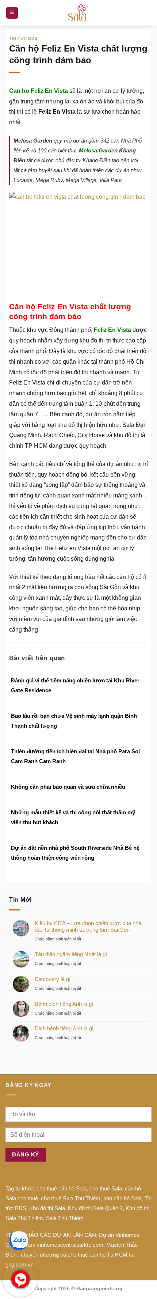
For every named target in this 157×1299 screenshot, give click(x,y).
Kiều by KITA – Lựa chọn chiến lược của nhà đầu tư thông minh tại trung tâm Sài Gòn (88, 926)
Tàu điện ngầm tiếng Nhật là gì (71, 954)
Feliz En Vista (112, 330)
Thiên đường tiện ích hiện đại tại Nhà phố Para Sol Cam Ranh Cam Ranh (75, 756)
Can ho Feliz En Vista (38, 91)
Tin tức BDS (23, 38)
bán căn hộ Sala (122, 1198)
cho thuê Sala (105, 1188)
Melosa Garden (98, 150)
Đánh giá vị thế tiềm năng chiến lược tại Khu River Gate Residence (75, 685)
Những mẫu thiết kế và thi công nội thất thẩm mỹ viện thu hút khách (73, 817)
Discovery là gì (52, 979)
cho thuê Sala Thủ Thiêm (70, 1198)
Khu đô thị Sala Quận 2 (95, 1208)
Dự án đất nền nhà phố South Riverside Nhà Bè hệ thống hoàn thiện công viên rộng (75, 853)
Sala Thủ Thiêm (65, 1218)
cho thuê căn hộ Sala (62, 1188)
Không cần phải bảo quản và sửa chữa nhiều (68, 787)
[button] (12, 13)
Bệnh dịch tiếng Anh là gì (64, 1004)
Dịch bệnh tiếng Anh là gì (64, 1028)
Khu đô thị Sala (47, 1208)
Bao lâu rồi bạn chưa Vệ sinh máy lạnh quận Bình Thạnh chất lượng (74, 721)
